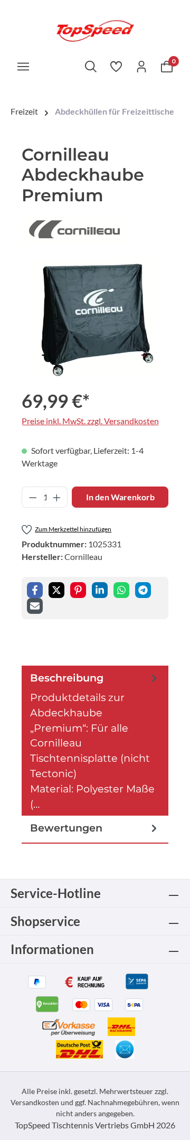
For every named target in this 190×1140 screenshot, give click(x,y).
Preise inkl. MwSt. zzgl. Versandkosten (90, 421)
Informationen (52, 949)
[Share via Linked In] (100, 590)
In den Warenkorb (120, 497)
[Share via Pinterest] (78, 590)
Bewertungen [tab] (66, 827)
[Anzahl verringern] (33, 497)
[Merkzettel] (116, 66)
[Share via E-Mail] (35, 606)
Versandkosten (35, 1102)
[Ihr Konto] (141, 66)
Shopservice (45, 921)
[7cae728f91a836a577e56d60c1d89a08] (95, 318)
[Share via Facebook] (35, 590)
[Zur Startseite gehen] (95, 30)
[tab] (95, 741)
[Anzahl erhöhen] (57, 497)
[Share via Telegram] (143, 590)
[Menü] (23, 66)
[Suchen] (90, 66)
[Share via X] (56, 590)
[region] (95, 318)
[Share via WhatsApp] (121, 590)
